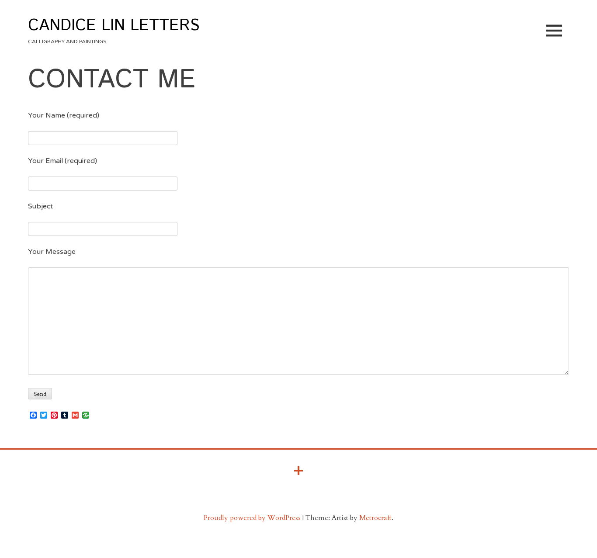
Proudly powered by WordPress (252, 518)
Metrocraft (375, 518)
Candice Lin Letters (113, 25)
